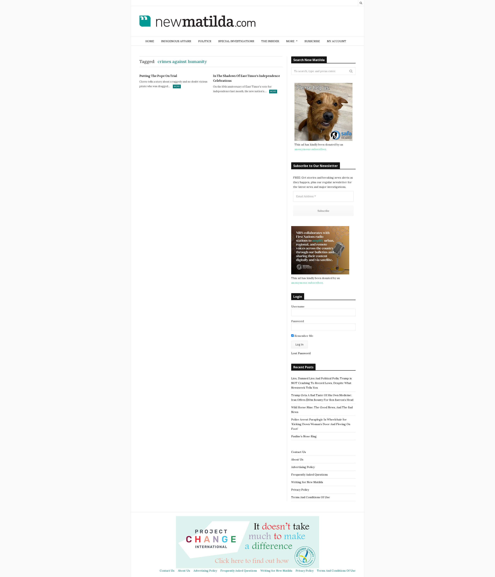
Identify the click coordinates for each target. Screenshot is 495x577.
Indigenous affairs (176, 41)
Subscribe (312, 41)
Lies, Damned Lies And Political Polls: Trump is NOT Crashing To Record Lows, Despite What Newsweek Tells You (321, 383)
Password (297, 321)
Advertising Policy (303, 467)
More (177, 86)
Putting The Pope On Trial (158, 76)
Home (149, 41)
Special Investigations (236, 41)
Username (298, 306)
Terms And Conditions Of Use (310, 497)
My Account (336, 41)
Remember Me (303, 336)
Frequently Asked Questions (309, 474)
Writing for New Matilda (307, 482)
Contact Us (298, 452)
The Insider (270, 41)
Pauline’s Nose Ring (304, 436)
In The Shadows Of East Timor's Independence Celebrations (246, 78)
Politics (204, 41)
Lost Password (301, 353)
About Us (297, 459)
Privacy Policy (300, 489)
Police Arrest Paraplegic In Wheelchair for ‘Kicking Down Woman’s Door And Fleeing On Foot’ (320, 424)
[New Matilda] (197, 21)
